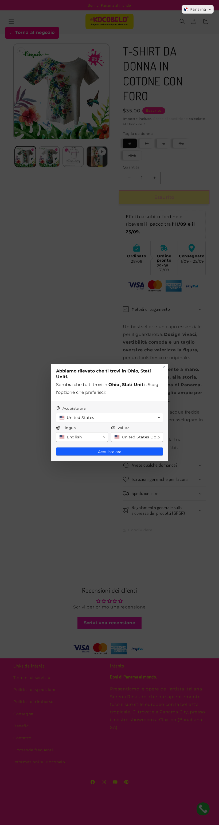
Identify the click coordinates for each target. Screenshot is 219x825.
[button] (198, 9)
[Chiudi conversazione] (163, 367)
